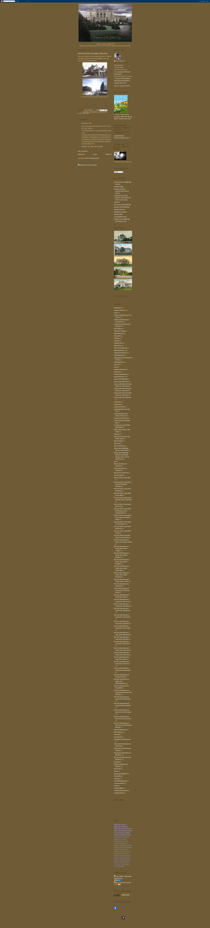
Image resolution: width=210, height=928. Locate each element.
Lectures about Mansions (121, 381)
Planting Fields (118, 214)
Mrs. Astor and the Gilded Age (122, 204)
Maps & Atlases (118, 441)
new (115, 461)
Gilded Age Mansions (118, 905)
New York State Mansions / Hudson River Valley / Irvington (92, 112)
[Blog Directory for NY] (117, 884)
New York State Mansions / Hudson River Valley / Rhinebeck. (122, 562)
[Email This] (100, 110)
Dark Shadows (118, 328)
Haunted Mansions (119, 376)
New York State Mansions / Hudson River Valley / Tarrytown (122, 575)
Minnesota (117, 443)
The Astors (117, 778)
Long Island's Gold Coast (121, 418)
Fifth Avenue (117, 345)
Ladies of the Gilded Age (120, 379)
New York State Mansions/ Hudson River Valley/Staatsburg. (121, 681)
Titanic (116, 785)
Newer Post (81, 154)
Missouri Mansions (119, 446)
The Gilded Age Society (120, 781)
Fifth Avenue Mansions (120, 348)
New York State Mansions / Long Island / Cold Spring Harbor (122, 590)
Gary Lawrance (120, 61)
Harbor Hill (117, 372)
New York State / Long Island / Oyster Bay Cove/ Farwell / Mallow (122, 517)
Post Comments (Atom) (92, 158)
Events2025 (117, 336)
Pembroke (117, 734)
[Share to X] (103, 110)
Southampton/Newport (121, 773)
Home (95, 154)
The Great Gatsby (119, 783)
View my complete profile (122, 86)
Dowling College (118, 186)
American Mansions (119, 310)
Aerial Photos (118, 308)
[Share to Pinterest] (106, 110)
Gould (115, 367)
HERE (99, 58)
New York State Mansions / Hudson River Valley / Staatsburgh (122, 568)
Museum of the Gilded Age (121, 207)
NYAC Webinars (118, 732)
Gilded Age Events (119, 355)
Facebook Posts (118, 343)
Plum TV (127, 138)
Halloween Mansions (120, 369)
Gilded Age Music (119, 362)
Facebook (116, 341)
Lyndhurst (117, 202)
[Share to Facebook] (105, 110)
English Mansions (119, 333)
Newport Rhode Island (120, 729)
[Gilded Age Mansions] (115, 908)
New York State (118, 475)
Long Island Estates (119, 407)
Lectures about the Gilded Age (122, 397)
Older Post (109, 154)
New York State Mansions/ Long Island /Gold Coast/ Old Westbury (122, 692)
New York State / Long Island (122, 477)
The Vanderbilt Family (120, 217)
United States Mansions (121, 790)
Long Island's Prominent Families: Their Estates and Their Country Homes (122, 198)
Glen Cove (117, 364)
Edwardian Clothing (119, 331)
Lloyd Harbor (117, 402)
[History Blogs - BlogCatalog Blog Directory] (123, 878)
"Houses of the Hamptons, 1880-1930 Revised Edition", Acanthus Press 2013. (122, 81)
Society (116, 771)
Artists (116, 313)
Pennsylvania (117, 737)
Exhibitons (117, 338)
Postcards (117, 762)
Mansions (117, 434)
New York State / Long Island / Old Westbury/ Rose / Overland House (122, 511)
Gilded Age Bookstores (120, 353)
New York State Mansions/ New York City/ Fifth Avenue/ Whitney (123, 725)
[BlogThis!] (102, 110)
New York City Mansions (121, 473)
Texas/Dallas (117, 776)
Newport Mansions (119, 209)
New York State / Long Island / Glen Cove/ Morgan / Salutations (122, 484)
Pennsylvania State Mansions (122, 739)
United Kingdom (118, 788)
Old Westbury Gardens (120, 212)
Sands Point (117, 769)
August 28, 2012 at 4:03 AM (92, 146)
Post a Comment (82, 151)
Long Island (117, 404)
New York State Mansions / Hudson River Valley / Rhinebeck (122, 555)
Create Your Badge (118, 910)
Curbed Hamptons (119, 136)
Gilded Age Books (119, 350)
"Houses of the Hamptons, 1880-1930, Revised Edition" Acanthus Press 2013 (123, 117)
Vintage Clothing (119, 793)
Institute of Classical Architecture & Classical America (121, 191)
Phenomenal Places (119, 138)
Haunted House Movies (120, 374)
